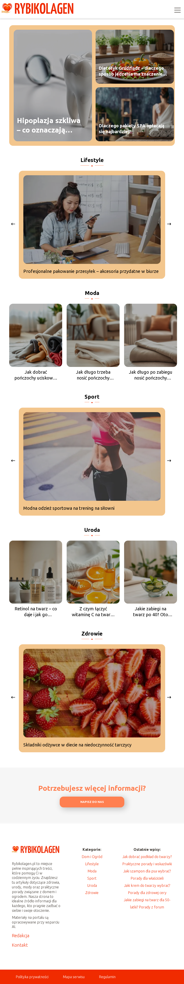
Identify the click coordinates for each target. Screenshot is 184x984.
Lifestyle (92, 160)
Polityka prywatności (32, 977)
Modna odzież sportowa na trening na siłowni (68, 508)
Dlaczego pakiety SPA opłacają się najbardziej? (131, 128)
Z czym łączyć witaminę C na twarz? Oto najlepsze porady (93, 612)
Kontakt (20, 945)
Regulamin (107, 977)
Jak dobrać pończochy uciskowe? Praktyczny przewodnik (35, 375)
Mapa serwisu (74, 977)
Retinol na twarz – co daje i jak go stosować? (36, 612)
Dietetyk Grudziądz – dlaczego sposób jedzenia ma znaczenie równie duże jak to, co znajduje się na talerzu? (131, 71)
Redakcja (20, 935)
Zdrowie (92, 634)
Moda (92, 293)
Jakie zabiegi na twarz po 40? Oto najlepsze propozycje (150, 612)
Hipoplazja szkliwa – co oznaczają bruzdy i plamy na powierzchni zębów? (51, 125)
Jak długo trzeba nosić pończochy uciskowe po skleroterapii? (93, 375)
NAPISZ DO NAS (92, 802)
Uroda (92, 530)
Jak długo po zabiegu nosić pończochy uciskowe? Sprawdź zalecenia (150, 375)
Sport (92, 397)
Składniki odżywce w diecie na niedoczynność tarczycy (77, 744)
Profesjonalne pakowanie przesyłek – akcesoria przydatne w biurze (91, 271)
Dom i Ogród (92, 857)
